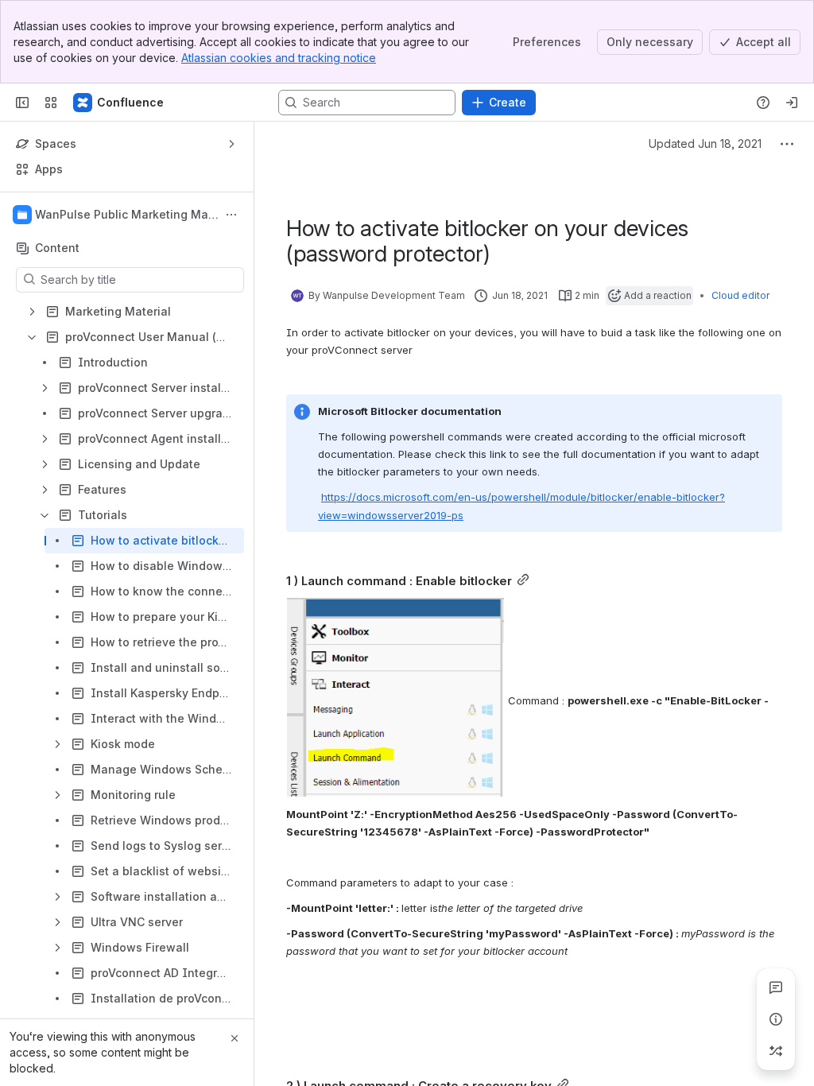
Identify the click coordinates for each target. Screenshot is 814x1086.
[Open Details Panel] (776, 1019)
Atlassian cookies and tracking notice (278, 57)
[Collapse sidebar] (22, 102)
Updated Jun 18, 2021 (705, 143)
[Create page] (776, 1051)
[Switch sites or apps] (51, 102)
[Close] (234, 1038)
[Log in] (791, 102)
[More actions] (231, 214)
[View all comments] (776, 987)
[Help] (763, 102)
